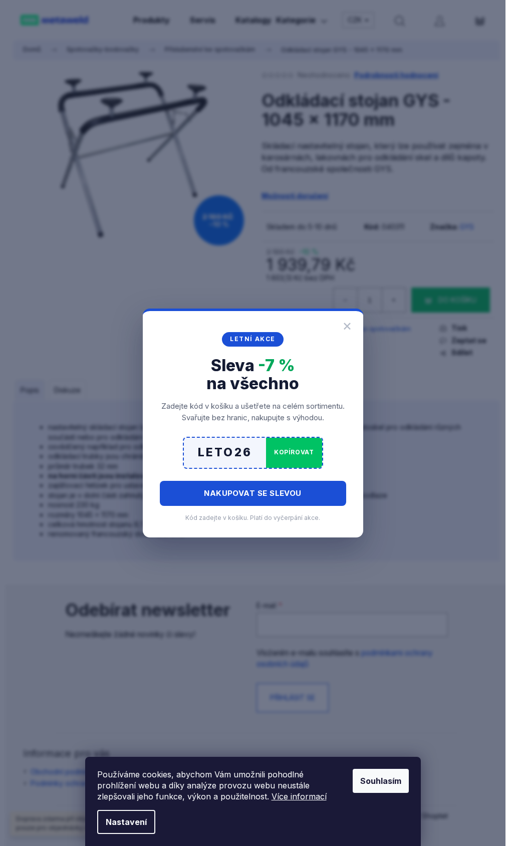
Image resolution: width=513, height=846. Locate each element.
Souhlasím (380, 781)
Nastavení (126, 822)
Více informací (299, 796)
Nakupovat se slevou (253, 493)
